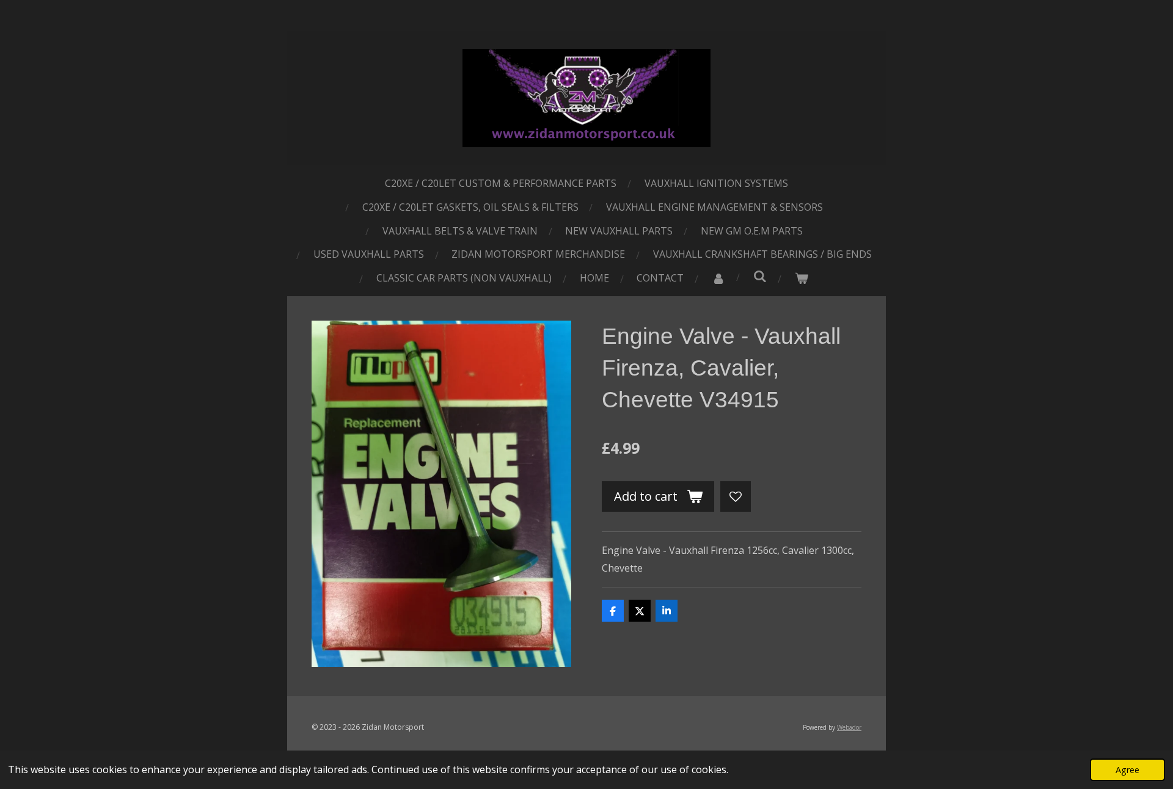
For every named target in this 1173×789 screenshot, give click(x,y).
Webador (849, 727)
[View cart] (801, 278)
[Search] (760, 276)
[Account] (718, 278)
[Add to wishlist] (735, 496)
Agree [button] (1127, 770)
